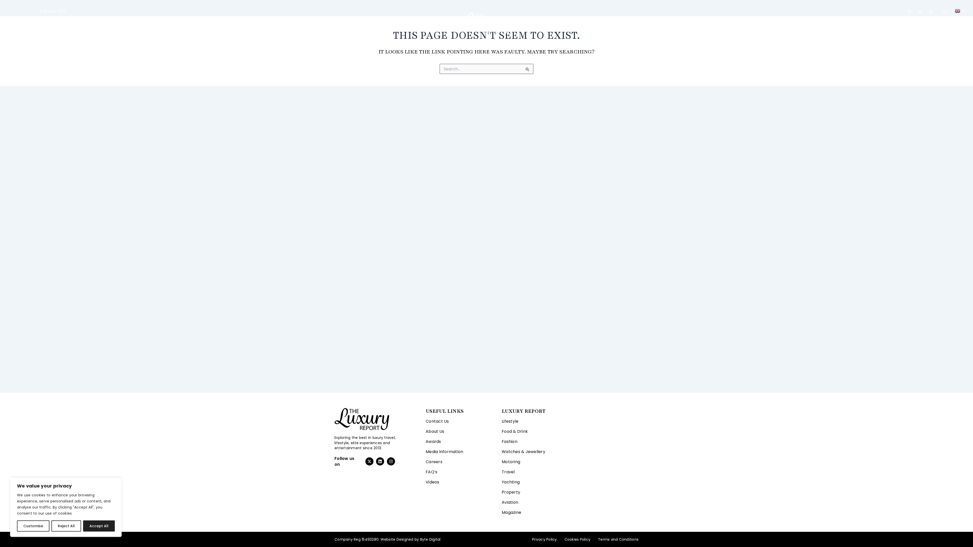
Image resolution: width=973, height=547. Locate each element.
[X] (909, 11)
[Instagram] (930, 11)
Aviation (582, 22)
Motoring (413, 22)
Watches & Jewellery (523, 452)
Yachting (530, 22)
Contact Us (437, 421)
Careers (434, 462)
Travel (438, 22)
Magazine (608, 22)
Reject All (66, 526)
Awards (433, 441)
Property (557, 22)
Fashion (382, 22)
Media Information (444, 452)
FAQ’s (431, 472)
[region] (66, 507)
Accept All (98, 526)
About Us (435, 431)
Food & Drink (515, 431)
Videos (432, 482)
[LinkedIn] (920, 11)
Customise (33, 526)
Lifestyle (352, 22)
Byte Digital (430, 539)
